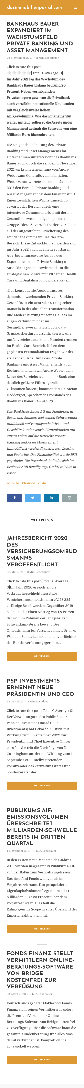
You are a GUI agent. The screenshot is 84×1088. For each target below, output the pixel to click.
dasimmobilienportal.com (34, 8)
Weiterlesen (42, 656)
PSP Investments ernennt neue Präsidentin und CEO (40, 687)
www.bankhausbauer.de (26, 483)
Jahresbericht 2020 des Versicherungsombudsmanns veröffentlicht (42, 552)
